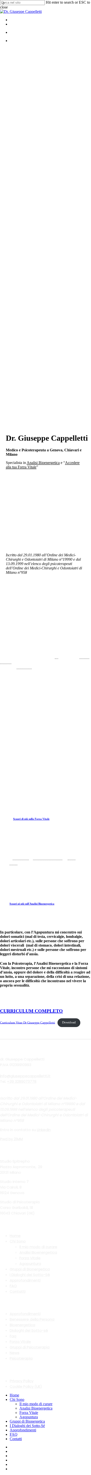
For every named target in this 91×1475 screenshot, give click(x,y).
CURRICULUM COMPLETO (31, 1010)
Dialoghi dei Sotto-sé (29, 1330)
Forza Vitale (30, 1257)
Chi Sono (18, 1241)
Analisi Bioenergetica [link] (43, 463)
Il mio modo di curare (38, 1246)
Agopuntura (30, 1263)
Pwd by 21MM (11, 1138)
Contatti (17, 1291)
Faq (13, 1336)
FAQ (13, 1285)
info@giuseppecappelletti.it (25, 1075)
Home (15, 1235)
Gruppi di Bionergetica (30, 1269)
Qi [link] (56, 657)
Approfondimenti (25, 1280)
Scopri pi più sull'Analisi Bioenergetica (31, 903)
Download (69, 1022)
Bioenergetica (22, 1324)
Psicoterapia (21, 1358)
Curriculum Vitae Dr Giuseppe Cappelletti (27, 1022)
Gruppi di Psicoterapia (30, 1347)
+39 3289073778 (21, 1081)
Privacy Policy (21, 1380)
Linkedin (44, 1129)
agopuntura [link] (24, 667)
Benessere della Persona (32, 1319)
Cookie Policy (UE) (26, 1386)
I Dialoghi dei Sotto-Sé (30, 1274)
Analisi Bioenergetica (38, 1252)
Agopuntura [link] (21, 858)
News (14, 1352)
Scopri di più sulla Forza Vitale (31, 818)
